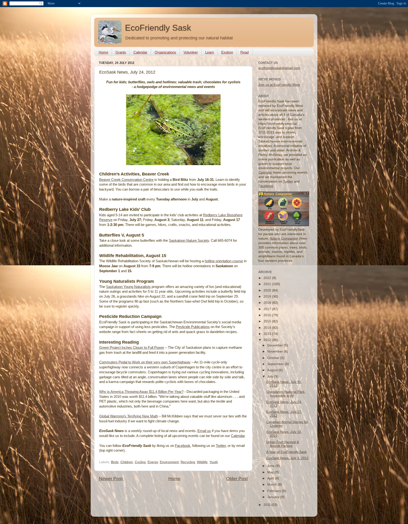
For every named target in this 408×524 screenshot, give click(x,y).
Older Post (237, 478)
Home (103, 52)
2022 (268, 278)
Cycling (140, 462)
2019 (268, 296)
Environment (169, 462)
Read (244, 52)
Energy (153, 462)
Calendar (140, 52)
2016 (268, 315)
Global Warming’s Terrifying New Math (128, 416)
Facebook (182, 446)
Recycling (188, 462)
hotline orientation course (224, 261)
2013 (268, 334)
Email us (204, 431)
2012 (268, 340)
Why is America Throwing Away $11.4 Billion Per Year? (141, 392)
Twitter (221, 446)
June (271, 466)
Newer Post (111, 478)
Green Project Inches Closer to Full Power (131, 347)
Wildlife (202, 462)
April (271, 478)
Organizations (165, 52)
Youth (213, 462)
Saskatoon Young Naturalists (128, 287)
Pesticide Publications (193, 327)
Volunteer (190, 52)
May (271, 472)
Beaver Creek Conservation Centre (126, 180)
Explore (227, 52)
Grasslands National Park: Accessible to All (285, 393)
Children (126, 462)
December (275, 345)
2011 (268, 505)
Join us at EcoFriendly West (279, 85)
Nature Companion (284, 238)
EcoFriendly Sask (158, 28)
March (272, 484)
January (273, 497)
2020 (268, 290)
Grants (120, 52)
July (270, 376)
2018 (268, 302)
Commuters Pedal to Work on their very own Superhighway (145, 362)
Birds (115, 462)
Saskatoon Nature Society (189, 240)
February (274, 491)
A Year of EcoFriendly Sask (286, 452)
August (273, 370)
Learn (209, 52)
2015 (268, 321)
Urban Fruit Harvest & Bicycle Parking (282, 444)
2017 (268, 309)
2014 (268, 327)
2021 (268, 284)
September (276, 364)
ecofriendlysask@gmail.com (279, 68)
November (275, 351)
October (273, 358)
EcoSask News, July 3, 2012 (287, 458)
